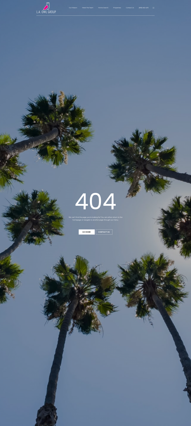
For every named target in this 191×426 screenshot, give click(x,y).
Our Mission (73, 8)
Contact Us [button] (104, 232)
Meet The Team (87, 8)
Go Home (86, 232)
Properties (117, 8)
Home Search (103, 8)
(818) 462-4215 (143, 8)
